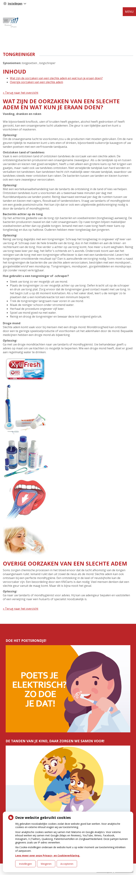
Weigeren (46, 863)
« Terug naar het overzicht (20, 93)
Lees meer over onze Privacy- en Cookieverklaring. (47, 855)
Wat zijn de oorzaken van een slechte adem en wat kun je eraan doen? (56, 78)
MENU (129, 12)
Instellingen (25, 863)
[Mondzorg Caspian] (10, 23)
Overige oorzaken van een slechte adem (36, 82)
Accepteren (66, 863)
